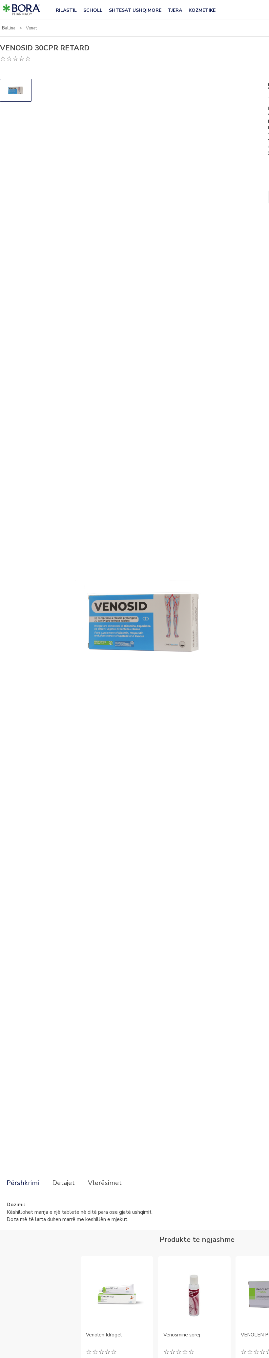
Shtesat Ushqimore (135, 10)
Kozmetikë (202, 10)
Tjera (175, 10)
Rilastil (66, 10)
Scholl (92, 10)
